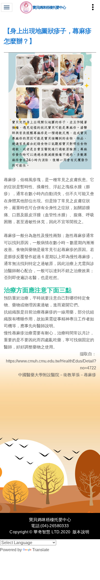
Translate (40, 550)
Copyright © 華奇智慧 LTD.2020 (39, 532)
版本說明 (81, 532)
